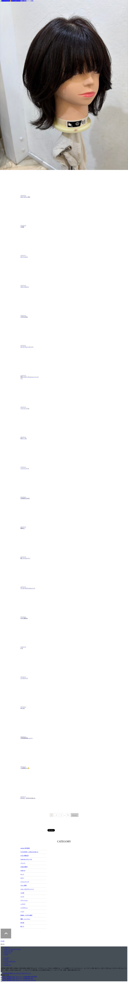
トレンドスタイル (9, 961)
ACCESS (33, 980)
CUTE (2, 941)
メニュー (7, 947)
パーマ (6, 963)
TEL (31, 978)
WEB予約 (34, 976)
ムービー (7, 958)
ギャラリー (7, 952)
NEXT (74, 815)
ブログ (6, 954)
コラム (6, 959)
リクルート (7, 965)
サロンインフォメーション (12, 949)
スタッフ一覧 (8, 951)
